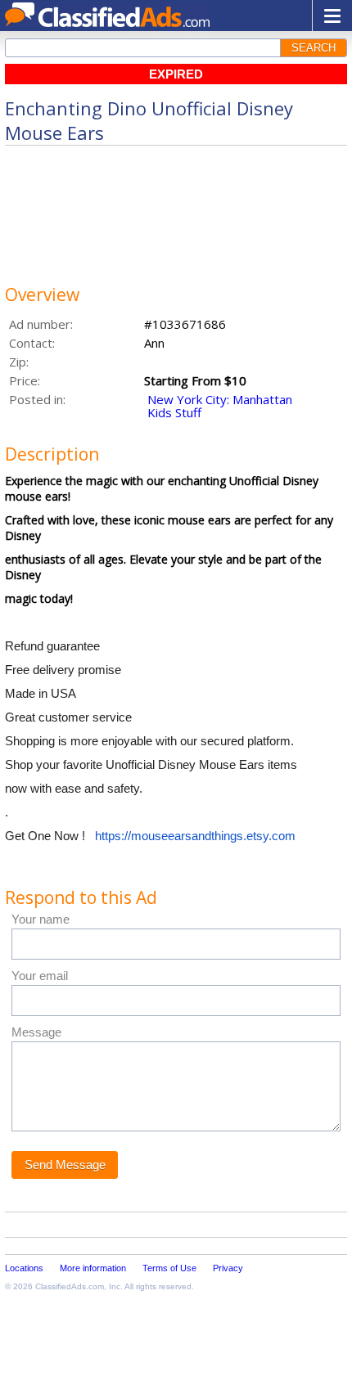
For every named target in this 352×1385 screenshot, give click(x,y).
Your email (39, 976)
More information (93, 1268)
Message (36, 1032)
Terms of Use (169, 1268)
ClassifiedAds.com (69, 1286)
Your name (40, 919)
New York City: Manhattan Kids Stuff (219, 405)
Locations (24, 1268)
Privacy (228, 1268)
